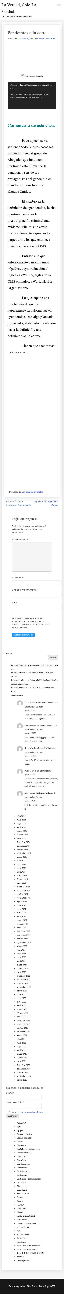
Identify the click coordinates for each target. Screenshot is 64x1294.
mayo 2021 (21, 1046)
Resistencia (21, 1242)
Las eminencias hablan (32, 491)
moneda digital (23, 1227)
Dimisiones (21, 1182)
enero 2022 (21, 1017)
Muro (19, 1231)
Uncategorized (23, 1260)
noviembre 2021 (24, 1024)
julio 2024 (21, 905)
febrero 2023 (22, 968)
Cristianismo (22, 1175)
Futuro (19, 1197)
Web (14, 602)
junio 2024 (21, 909)
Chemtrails (21, 1145)
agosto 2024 (22, 901)
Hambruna (21, 1208)
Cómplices (21, 1156)
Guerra (20, 1201)
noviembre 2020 (24, 1069)
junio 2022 (21, 998)
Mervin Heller (30, 725)
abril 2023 (21, 961)
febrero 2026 (22, 835)
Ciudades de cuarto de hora (28, 1149)
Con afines (21, 1160)
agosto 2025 (22, 857)
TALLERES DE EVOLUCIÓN (30, 1253)
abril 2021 (21, 1050)
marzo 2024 (22, 920)
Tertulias (20, 1257)
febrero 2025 (22, 879)
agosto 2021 (22, 1035)
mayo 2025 (21, 868)
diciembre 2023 (23, 931)
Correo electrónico (25, 590)
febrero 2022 (22, 1013)
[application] (32, 95)
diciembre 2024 (23, 887)
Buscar (9, 653)
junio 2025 (21, 864)
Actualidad (21, 1123)
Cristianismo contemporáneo (29, 1179)
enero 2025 (21, 883)
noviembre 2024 (24, 890)
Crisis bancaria (23, 1171)
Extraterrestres (23, 1194)
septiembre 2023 (24, 942)
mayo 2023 (21, 957)
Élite (19, 1186)
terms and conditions (33, 1112)
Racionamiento (23, 1234)
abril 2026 (21, 827)
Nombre (17, 578)
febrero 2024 (22, 924)
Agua (19, 1127)
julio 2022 (21, 994)
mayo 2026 (21, 823)
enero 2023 (21, 972)
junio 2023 (21, 954)
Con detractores (23, 1164)
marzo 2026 (22, 831)
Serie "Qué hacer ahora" (27, 1249)
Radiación (21, 1238)
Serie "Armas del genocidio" (29, 1246)
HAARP (20, 1205)
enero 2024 (21, 928)
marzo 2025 (22, 875)
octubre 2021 (22, 1028)
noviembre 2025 (24, 846)
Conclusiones (22, 1168)
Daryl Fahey (30, 793)
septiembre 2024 (24, 898)
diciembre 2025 (23, 842)
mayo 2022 (21, 1002)
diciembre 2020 (23, 1065)
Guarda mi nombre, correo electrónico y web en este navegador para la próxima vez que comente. (30, 623)
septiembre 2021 (24, 1032)
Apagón (20, 1130)
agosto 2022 (22, 991)
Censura (20, 1142)
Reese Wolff (30, 748)
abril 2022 (21, 1006)
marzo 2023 (22, 965)
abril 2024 (21, 916)
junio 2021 (21, 1043)
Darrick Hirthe (31, 702)
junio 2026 (21, 820)
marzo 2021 (22, 1054)
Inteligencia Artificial (26, 1216)
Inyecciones (22, 1220)
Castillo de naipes (24, 1138)
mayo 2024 (21, 913)
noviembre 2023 (24, 935)
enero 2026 (21, 838)
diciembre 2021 (23, 1020)
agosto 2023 (22, 946)
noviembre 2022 (24, 979)
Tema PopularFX (47, 1286)
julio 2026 (21, 816)
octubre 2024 (22, 894)
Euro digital (22, 1190)
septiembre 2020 (24, 1076)
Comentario (20, 539)
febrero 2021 (22, 1058)
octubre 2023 (22, 939)
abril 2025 (21, 872)
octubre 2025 (22, 850)
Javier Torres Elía (46, 38)
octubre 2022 (22, 983)
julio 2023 (21, 950)
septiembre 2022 (24, 987)
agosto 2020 (22, 1080)
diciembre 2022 (23, 976)
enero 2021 (21, 1061)
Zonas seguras (17, 695)
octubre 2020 (22, 1072)
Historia (20, 1212)
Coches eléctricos (24, 1153)
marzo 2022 (22, 1009)
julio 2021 (21, 1039)
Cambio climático (24, 1134)
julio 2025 (21, 861)
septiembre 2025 (24, 853)
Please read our (25, 1112)
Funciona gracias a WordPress (23, 1286)
